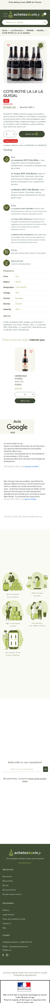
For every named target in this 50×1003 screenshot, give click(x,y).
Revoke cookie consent (12, 894)
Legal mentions (9, 914)
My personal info (9, 890)
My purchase (8, 881)
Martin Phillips (30, 499)
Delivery (6, 910)
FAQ (4, 928)
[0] (43, 15)
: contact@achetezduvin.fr (18, 946)
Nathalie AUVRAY (32, 467)
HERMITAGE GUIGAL (21, 377)
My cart (5, 885)
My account (7, 876)
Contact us (7, 923)
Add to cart (25, 401)
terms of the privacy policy (34, 779)
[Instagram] (7, 955)
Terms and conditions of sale (14, 919)
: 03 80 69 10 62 (25, 942)
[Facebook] (3, 955)
